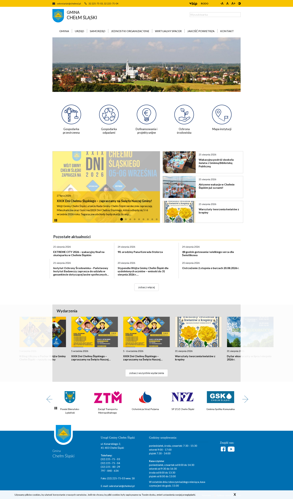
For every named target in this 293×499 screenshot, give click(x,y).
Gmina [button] (64, 31)
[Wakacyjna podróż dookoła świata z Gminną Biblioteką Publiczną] (179, 162)
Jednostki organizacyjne (130, 31)
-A (221, 3)
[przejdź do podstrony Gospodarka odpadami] (109, 113)
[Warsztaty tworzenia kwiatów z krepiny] (179, 212)
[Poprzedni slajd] (48, 397)
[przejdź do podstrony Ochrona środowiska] (184, 113)
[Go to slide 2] (126, 219)
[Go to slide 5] (139, 219)
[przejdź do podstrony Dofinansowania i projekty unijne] (146, 113)
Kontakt (227, 31)
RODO (204, 3)
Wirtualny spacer (168, 31)
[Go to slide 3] (130, 219)
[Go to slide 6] (143, 219)
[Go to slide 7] (148, 219)
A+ (233, 3)
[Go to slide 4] (134, 219)
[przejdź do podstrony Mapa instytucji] (222, 113)
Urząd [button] (79, 31)
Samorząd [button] (97, 31)
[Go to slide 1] (121, 219)
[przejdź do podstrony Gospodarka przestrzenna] (71, 113)
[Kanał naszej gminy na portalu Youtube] (231, 449)
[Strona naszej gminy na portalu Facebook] (224, 449)
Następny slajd (244, 397)
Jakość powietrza (200, 31)
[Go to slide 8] (152, 219)
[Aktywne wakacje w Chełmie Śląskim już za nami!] (179, 187)
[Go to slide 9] (156, 219)
